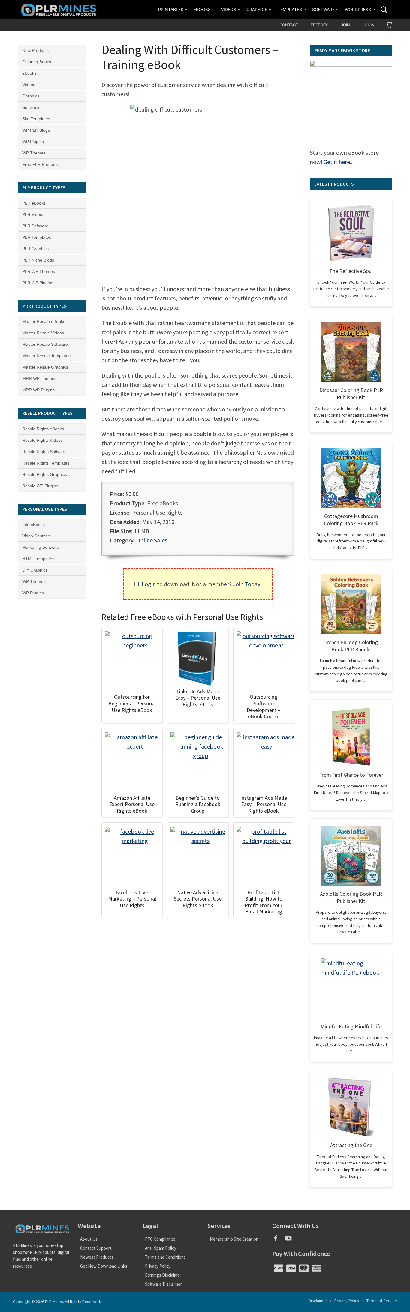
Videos (228, 9)
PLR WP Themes (38, 271)
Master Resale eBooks (43, 321)
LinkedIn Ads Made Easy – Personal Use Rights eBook (197, 698)
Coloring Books (36, 61)
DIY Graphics (34, 570)
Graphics (256, 9)
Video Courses (36, 535)
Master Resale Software (45, 344)
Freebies (319, 24)
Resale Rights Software (44, 451)
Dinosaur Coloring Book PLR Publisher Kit (351, 394)
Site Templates (36, 118)
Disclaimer (318, 1300)
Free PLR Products (40, 164)
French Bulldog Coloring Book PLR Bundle (351, 646)
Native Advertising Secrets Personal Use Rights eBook (198, 899)
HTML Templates (38, 558)
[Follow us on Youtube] (291, 1240)
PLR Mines (54, 1301)
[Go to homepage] (60, 9)
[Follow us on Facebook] (278, 1240)
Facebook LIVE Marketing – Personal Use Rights (132, 899)
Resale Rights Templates (45, 463)
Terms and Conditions (165, 1257)
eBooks (202, 9)
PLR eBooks (34, 203)
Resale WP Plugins (40, 485)
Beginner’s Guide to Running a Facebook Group (197, 804)
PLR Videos (33, 214)
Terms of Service (381, 1300)
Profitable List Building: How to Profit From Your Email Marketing (263, 902)
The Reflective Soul (351, 270)
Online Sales (151, 540)
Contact (288, 24)
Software (323, 9)
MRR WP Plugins (38, 389)
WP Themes (34, 153)
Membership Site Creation (234, 1239)
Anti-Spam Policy (160, 1248)
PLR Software (35, 225)
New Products (35, 50)
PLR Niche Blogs (38, 260)
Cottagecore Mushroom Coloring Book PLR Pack (351, 520)
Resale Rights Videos (42, 440)
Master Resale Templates (46, 355)
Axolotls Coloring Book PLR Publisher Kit (351, 897)
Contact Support (96, 1248)
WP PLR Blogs (36, 130)
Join (345, 24)
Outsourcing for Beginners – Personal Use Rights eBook (132, 703)
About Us (89, 1239)
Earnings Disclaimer (163, 1275)
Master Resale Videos (43, 332)
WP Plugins (33, 141)
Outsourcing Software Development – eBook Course (264, 706)
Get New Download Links (103, 1266)
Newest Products (96, 1257)
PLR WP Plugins (37, 282)
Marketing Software (40, 547)
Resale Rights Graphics (44, 474)
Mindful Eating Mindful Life (351, 1026)
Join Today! (247, 584)
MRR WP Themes (39, 378)
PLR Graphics (35, 248)
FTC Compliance (160, 1239)
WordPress (358, 9)
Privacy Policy (157, 1266)
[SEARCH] (384, 9)
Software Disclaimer (163, 1284)
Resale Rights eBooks (43, 428)
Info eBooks (33, 524)
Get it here (337, 162)
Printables (170, 9)
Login (369, 24)
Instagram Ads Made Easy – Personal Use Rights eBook (263, 804)
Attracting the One (351, 1145)
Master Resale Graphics (45, 367)
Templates (290, 9)
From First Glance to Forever (351, 774)
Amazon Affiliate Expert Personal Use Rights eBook (132, 804)
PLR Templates (36, 237)
